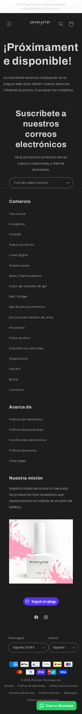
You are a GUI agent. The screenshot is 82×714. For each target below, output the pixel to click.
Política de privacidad (63, 686)
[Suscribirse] (68, 182)
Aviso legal (70, 693)
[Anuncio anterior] (8, 6)
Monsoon (37, 680)
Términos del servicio (22, 693)
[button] (9, 24)
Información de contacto (43, 700)
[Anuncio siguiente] (74, 6)
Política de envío (49, 693)
